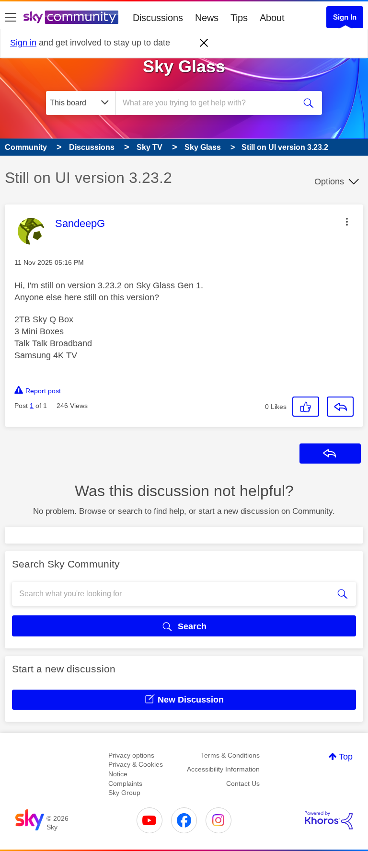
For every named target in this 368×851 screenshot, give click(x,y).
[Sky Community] (70, 17)
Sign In (344, 17)
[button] (347, 221)
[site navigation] (10, 17)
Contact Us (243, 783)
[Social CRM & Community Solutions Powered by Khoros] (329, 820)
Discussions (158, 17)
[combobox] (208, 103)
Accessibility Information (223, 769)
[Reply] (340, 407)
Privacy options (131, 755)
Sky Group (124, 792)
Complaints (125, 783)
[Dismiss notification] (204, 43)
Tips (239, 17)
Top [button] (346, 756)
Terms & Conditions (230, 755)
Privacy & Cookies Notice (135, 769)
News (206, 17)
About (272, 17)
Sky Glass (184, 66)
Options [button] (329, 181)
